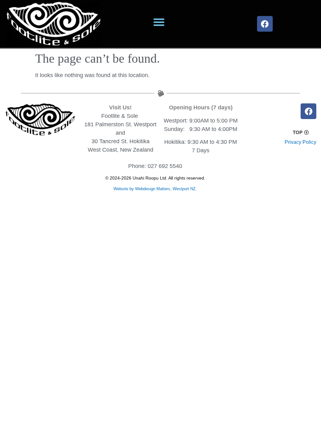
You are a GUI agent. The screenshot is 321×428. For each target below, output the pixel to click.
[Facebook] (265, 24)
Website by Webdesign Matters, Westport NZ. (155, 188)
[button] (159, 22)
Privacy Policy (300, 142)
